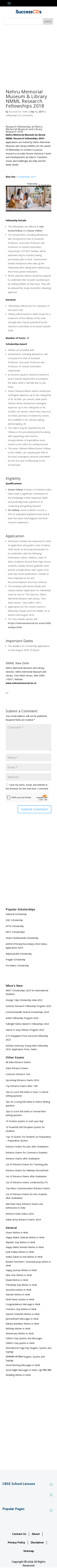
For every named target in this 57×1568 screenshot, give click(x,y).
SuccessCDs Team (18, 111)
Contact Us (19, 1534)
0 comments (26, 115)
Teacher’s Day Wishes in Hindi (21, 1309)
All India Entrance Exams (18, 1062)
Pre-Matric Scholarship (17, 965)
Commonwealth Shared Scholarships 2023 (27, 1012)
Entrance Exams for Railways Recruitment (27, 1170)
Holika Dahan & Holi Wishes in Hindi (24, 1256)
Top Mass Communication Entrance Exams (28, 1188)
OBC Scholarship (14, 920)
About (36, 1534)
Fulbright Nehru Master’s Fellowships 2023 (27, 1023)
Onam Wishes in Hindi (17, 1232)
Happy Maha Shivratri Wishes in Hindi (25, 1247)
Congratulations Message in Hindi (23, 1304)
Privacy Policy (16, 1543)
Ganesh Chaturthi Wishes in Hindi (22, 1314)
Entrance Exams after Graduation (23, 1158)
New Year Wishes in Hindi (19, 1275)
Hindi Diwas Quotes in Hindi (20, 1299)
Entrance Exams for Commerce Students (27, 1152)
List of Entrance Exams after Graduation (26, 1176)
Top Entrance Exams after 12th (22, 1085)
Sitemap (28, 1551)
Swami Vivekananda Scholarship (22, 937)
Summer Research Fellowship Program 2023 (28, 1006)
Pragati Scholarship (15, 959)
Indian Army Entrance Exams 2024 (23, 1219)
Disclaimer (37, 1543)
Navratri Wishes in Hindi (18, 1294)
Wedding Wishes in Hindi (18, 1374)
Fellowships (12, 115)
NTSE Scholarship (15, 926)
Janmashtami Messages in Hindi (22, 1318)
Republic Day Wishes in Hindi (20, 1242)
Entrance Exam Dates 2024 (20, 1213)
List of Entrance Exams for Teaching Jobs (27, 1164)
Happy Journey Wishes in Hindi (21, 1270)
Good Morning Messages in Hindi (23, 1365)
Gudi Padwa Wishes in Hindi (20, 1251)
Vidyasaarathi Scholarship (19, 953)
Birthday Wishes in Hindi (18, 1328)
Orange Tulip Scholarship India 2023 (24, 1000)
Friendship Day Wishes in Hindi (21, 1284)
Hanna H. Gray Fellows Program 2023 (25, 1029)
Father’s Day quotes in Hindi (20, 1343)
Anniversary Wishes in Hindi (20, 1333)
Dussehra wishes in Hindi (18, 1289)
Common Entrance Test (18, 1074)
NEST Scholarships (15, 931)
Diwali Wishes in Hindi (17, 1279)
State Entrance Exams (17, 1068)
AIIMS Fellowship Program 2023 (22, 1018)
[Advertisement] (28, 54)
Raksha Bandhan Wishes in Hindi (22, 1323)
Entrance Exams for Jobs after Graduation (27, 1146)
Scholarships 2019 (26, 176)
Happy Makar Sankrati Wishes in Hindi (25, 1237)
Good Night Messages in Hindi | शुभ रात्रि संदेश (28, 1370)
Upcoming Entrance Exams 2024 (22, 1080)
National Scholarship (16, 914)
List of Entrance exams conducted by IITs (27, 1182)
